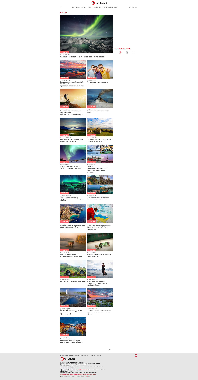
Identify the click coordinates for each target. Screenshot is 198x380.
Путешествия (96, 7)
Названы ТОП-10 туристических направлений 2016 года (72, 227)
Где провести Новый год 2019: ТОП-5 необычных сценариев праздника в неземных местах (72, 84)
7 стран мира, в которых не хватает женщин (97, 83)
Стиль (83, 7)
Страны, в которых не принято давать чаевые (99, 255)
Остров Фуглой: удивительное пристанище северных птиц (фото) (99, 312)
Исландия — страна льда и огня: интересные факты (99, 140)
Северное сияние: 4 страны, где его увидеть (82, 56)
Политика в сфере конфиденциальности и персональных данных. (83, 374)
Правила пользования (64, 374)
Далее (109, 349)
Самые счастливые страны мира (73, 281)
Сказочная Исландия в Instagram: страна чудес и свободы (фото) (97, 283)
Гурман (104, 7)
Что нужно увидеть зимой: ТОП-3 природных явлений (70, 167)
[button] (133, 7)
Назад (63, 350)
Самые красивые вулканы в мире (98, 112)
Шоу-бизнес (76, 7)
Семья (89, 7)
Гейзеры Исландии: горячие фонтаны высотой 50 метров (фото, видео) (71, 312)
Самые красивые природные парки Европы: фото (71, 140)
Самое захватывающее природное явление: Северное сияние (72, 199)
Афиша (110, 7)
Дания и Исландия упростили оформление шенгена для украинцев (98, 227)
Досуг (116, 7)
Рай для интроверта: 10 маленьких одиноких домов (71, 255)
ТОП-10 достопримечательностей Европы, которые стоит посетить (97, 169)
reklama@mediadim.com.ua (82, 369)
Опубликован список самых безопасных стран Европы (98, 198)
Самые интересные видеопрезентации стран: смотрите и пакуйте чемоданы (72, 341)
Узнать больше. (87, 376)
